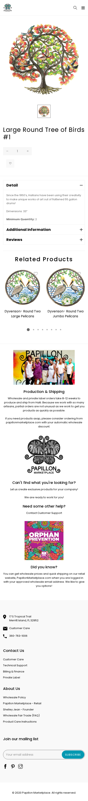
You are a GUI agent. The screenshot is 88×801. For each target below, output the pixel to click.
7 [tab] (56, 329)
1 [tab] (28, 329)
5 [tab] (47, 329)
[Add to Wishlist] (10, 163)
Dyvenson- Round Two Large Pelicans (23, 314)
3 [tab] (38, 329)
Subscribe (73, 755)
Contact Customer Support (44, 513)
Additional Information (28, 229)
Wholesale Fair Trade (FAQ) (21, 715)
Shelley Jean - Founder (18, 709)
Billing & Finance (13, 671)
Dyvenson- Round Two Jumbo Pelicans (65, 314)
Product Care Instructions (20, 722)
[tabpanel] (22, 294)
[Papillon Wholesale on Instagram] (20, 767)
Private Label (11, 677)
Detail (12, 185)
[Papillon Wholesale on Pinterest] (13, 767)
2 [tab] (33, 329)
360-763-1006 (18, 636)
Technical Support (15, 665)
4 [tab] (42, 329)
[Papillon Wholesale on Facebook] (5, 767)
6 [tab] (51, 329)
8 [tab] (60, 329)
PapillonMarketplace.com (34, 578)
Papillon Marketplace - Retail (22, 703)
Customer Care (19, 628)
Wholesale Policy (14, 697)
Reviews (14, 239)
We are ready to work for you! (44, 497)
